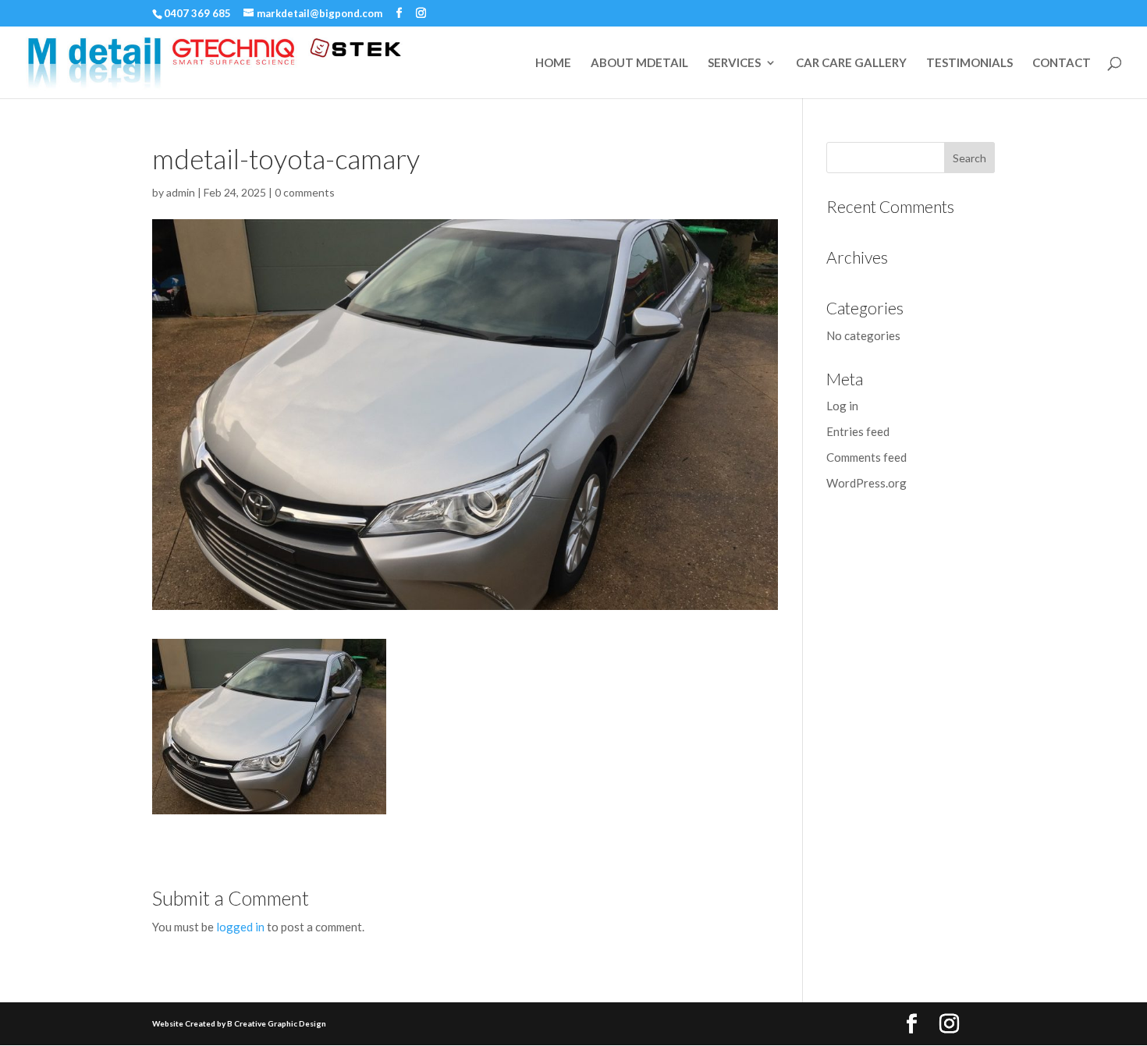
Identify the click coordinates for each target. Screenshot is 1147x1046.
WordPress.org (866, 483)
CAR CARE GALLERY (851, 63)
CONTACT (1061, 63)
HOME (553, 63)
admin (180, 192)
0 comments (305, 192)
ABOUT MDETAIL (639, 63)
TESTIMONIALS (969, 63)
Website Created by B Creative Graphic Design (239, 1023)
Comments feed (866, 457)
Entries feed (858, 431)
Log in (842, 406)
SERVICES (734, 63)
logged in (240, 927)
